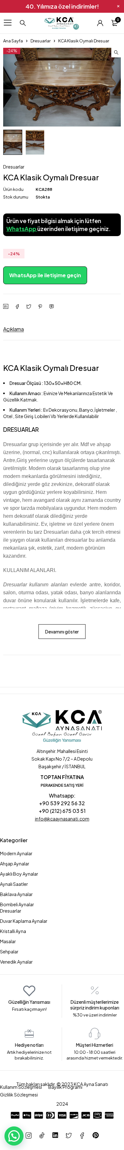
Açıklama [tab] (13, 329)
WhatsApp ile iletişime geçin (45, 275)
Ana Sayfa (13, 40)
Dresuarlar (41, 40)
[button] (116, 52)
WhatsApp (21, 228)
